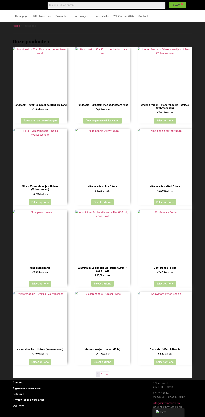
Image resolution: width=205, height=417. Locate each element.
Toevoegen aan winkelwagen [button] (40, 120)
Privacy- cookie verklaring (28, 399)
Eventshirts (102, 16)
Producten (61, 16)
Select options (165, 120)
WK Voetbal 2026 (123, 16)
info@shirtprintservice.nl (166, 403)
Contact (143, 16)
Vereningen (81, 16)
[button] (62, 16)
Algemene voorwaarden (27, 388)
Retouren (18, 394)
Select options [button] (40, 202)
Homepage (21, 16)
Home (16, 25)
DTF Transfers (42, 16)
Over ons (18, 405)
